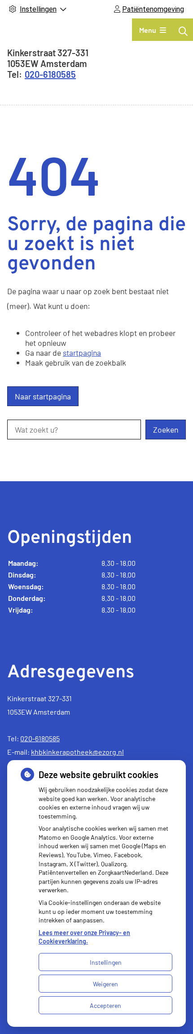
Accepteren (105, 1005)
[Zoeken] (183, 31)
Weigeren (105, 984)
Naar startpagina (43, 396)
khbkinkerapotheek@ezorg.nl (77, 752)
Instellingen (106, 962)
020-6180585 (40, 738)
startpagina (82, 353)
